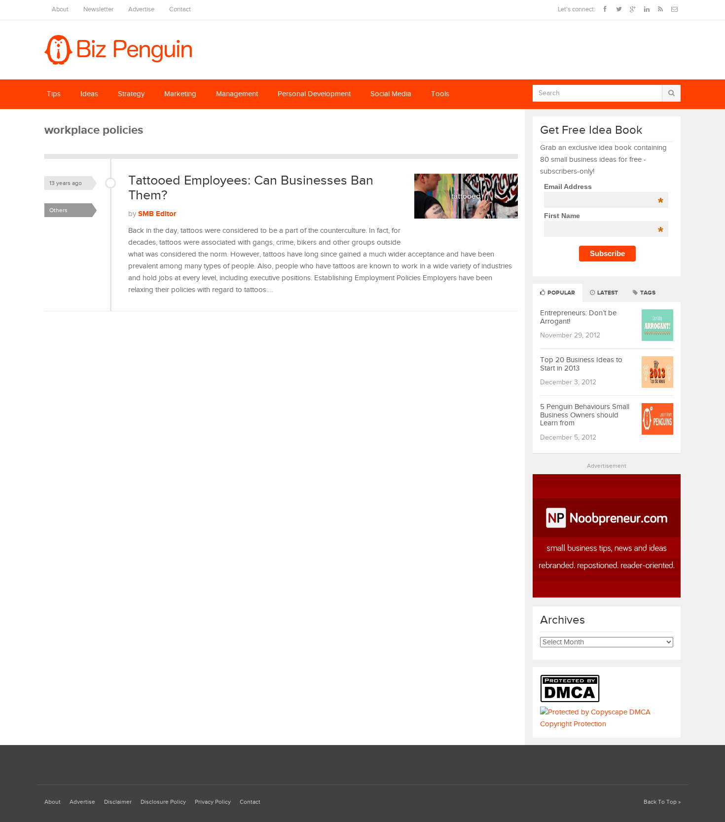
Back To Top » (662, 802)
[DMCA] (572, 700)
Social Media (390, 94)
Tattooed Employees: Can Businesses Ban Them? (250, 188)
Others (58, 210)
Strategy (131, 94)
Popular (560, 293)
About (60, 9)
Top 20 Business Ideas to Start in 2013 (581, 364)
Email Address (603, 186)
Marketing (180, 94)
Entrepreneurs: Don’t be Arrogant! (578, 317)
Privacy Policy (213, 802)
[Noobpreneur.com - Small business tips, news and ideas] (607, 595)
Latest (607, 293)
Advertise (141, 9)
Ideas (89, 94)
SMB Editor (157, 214)
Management (237, 94)
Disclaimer (118, 802)
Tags (647, 293)
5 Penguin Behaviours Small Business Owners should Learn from (584, 415)
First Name (603, 216)
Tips (54, 94)
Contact (180, 9)
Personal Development (314, 94)
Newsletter (98, 9)
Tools (440, 94)
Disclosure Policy (163, 802)
